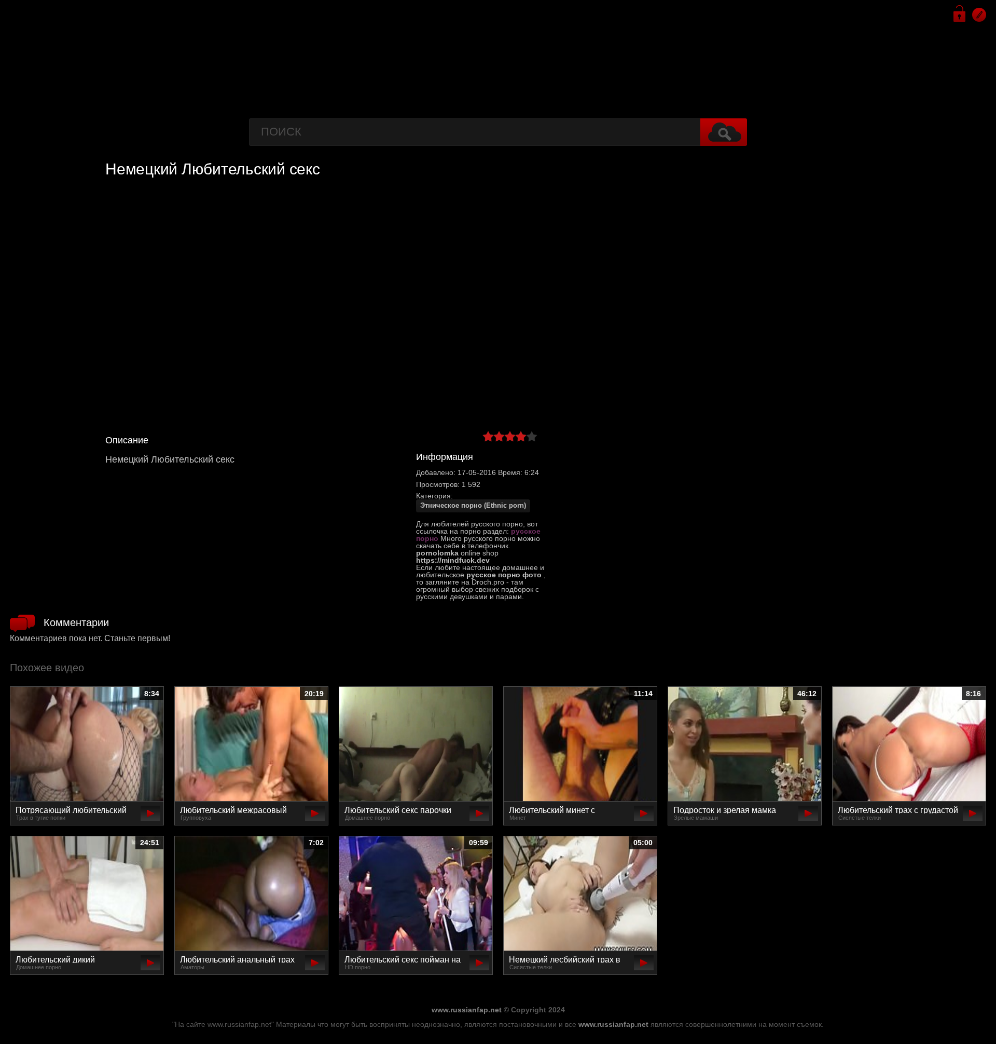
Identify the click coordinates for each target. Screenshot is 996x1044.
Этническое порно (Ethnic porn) (473, 505)
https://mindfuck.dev (453, 560)
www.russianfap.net (467, 1010)
